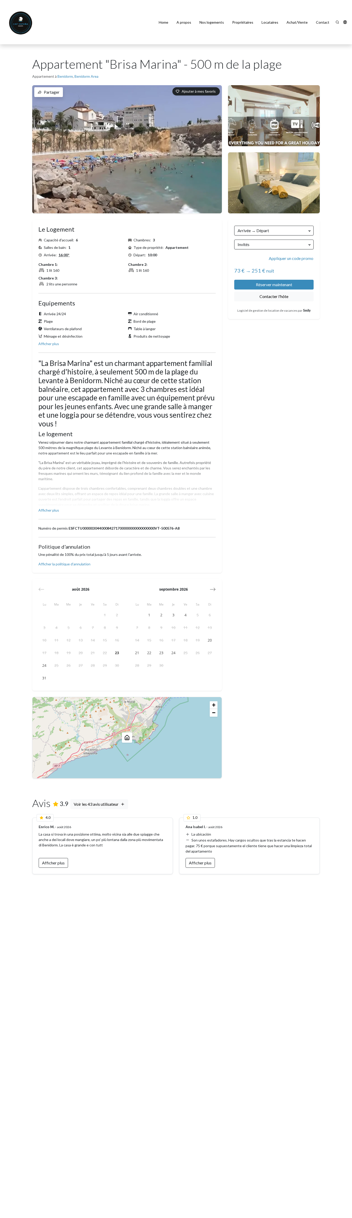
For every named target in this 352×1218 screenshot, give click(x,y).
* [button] (64, 255)
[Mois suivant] (213, 589)
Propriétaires (242, 22)
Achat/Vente (297, 22)
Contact (322, 22)
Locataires (270, 22)
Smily (307, 310)
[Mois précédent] (41, 589)
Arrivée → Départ (253, 230)
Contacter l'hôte (273, 296)
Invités (243, 244)
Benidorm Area (86, 76)
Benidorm (65, 76)
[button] (345, 22)
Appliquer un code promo (291, 258)
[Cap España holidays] (21, 22)
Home (163, 22)
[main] (176, 631)
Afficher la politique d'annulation (64, 564)
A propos (184, 22)
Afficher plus (48, 343)
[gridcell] (105, 615)
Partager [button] (52, 92)
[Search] (337, 22)
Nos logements (211, 22)
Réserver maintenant (274, 284)
